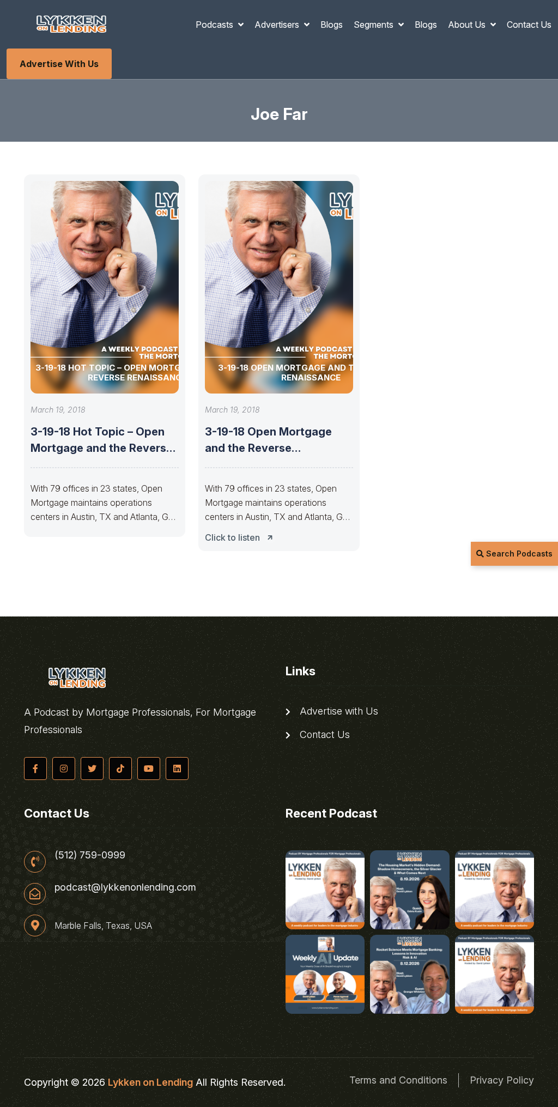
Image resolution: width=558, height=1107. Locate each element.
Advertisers (277, 24)
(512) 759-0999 (89, 855)
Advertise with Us (59, 63)
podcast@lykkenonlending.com (125, 887)
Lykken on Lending (150, 1082)
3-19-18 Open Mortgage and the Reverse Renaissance (268, 448)
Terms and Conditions (398, 1080)
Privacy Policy (502, 1080)
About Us (468, 24)
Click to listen (232, 537)
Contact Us (529, 24)
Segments (375, 24)
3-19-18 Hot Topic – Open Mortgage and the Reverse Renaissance (102, 448)
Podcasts (215, 24)
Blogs (331, 24)
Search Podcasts (518, 553)
